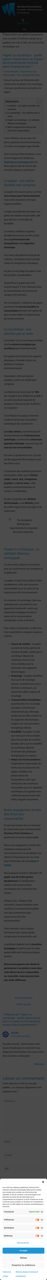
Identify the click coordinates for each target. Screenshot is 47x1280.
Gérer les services (23, 1243)
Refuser (23, 1258)
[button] (43, 1182)
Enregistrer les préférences (23, 1265)
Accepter (23, 1250)
